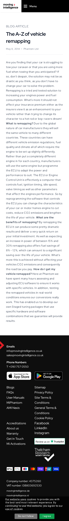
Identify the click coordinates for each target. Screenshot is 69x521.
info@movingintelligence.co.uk (24, 351)
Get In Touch (15, 439)
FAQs (10, 392)
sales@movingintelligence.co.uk (25, 355)
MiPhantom (14, 403)
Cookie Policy (43, 418)
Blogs (10, 387)
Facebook (41, 423)
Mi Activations (16, 444)
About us (13, 428)
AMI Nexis (13, 408)
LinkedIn (40, 428)
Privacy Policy (43, 392)
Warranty (12, 433)
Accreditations (16, 423)
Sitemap (40, 387)
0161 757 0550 (19, 366)
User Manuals (15, 397)
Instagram (41, 433)
